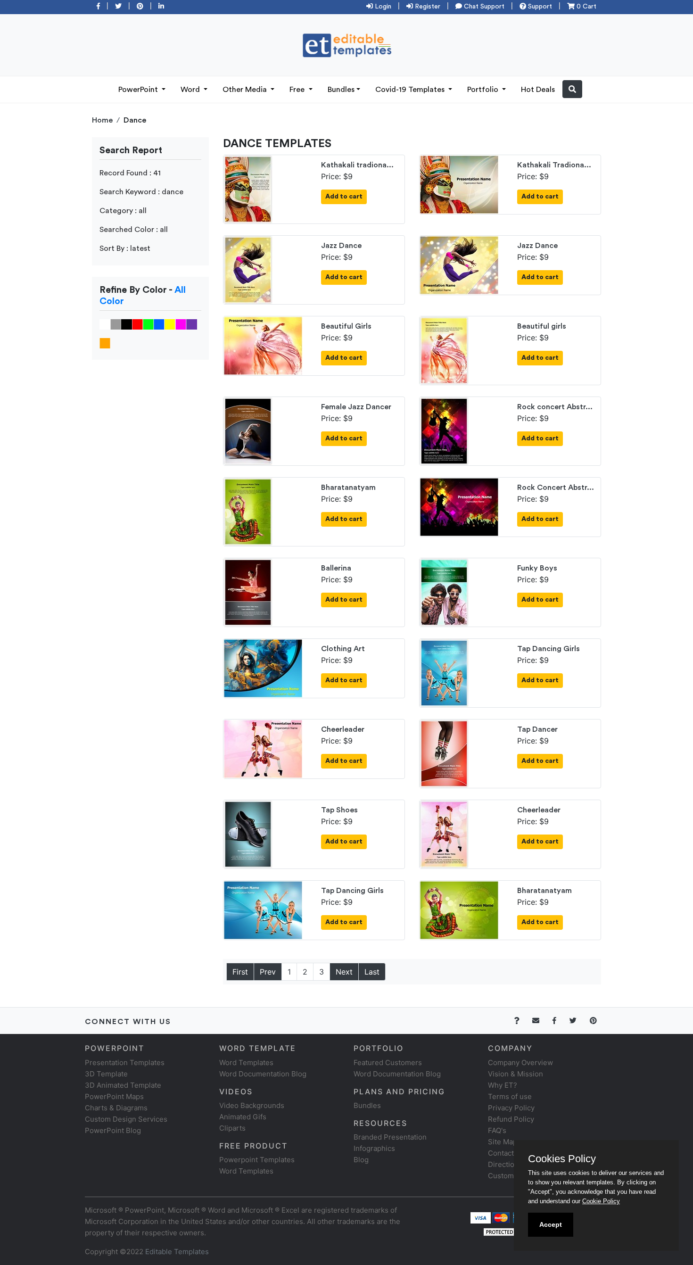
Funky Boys (537, 568)
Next (344, 971)
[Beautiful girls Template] (444, 350)
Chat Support (483, 6)
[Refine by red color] (137, 324)
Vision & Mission (515, 1073)
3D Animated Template (123, 1085)
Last (372, 971)
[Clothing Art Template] (263, 667)
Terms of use (510, 1096)
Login (382, 6)
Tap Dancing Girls (548, 649)
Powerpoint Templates (257, 1159)
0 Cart (585, 6)
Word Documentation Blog (262, 1073)
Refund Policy (511, 1119)
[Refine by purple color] (191, 324)
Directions (505, 1164)
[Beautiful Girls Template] (263, 345)
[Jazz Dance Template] (247, 269)
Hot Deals (538, 89)
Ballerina (336, 568)
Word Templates (246, 1062)
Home (102, 120)
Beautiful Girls (346, 326)
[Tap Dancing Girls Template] (444, 672)
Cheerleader (342, 729)
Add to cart (344, 196)
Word (191, 89)
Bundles (341, 89)
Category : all (123, 211)
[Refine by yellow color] (170, 324)
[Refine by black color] (126, 324)
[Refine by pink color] (180, 324)
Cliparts (232, 1128)
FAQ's (497, 1130)
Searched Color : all (133, 229)
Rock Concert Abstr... (555, 487)
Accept (550, 1224)
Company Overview (520, 1062)
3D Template (106, 1073)
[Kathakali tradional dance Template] (247, 188)
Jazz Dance (341, 245)
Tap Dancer (537, 729)
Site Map (502, 1141)
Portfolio (483, 89)
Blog (361, 1159)
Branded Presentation (390, 1137)
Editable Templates (177, 1251)
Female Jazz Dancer (356, 407)
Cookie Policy (601, 1201)
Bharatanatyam (348, 487)
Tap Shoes (339, 810)
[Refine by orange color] (104, 343)
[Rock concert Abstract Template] (444, 430)
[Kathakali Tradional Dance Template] (459, 184)
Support (539, 6)
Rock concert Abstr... (555, 407)
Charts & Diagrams (116, 1107)
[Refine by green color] (148, 324)
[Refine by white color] (104, 324)
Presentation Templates (125, 1062)
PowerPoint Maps (114, 1096)
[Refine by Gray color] (115, 324)
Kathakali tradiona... (357, 165)
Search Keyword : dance (141, 192)
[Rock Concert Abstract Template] (459, 506)
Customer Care (513, 1175)
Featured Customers (388, 1062)
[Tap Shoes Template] (247, 833)
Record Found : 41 (130, 173)
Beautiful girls (541, 326)
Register (426, 6)
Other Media (246, 89)
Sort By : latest (124, 248)
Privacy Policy (511, 1107)
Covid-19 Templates (410, 89)
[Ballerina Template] (247, 591)
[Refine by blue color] (159, 324)
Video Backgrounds (251, 1105)
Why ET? (502, 1085)
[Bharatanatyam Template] (247, 511)
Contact (501, 1153)
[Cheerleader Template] (263, 748)
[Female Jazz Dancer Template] (247, 430)
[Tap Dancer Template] (444, 753)
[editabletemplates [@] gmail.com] (541, 1020)
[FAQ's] (522, 1020)
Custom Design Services (126, 1119)
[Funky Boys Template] (444, 591)
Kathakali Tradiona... (554, 165)
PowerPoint (139, 89)
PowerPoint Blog (113, 1130)
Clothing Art (343, 649)
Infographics (374, 1148)
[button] (572, 89)
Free (297, 89)
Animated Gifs (242, 1116)
